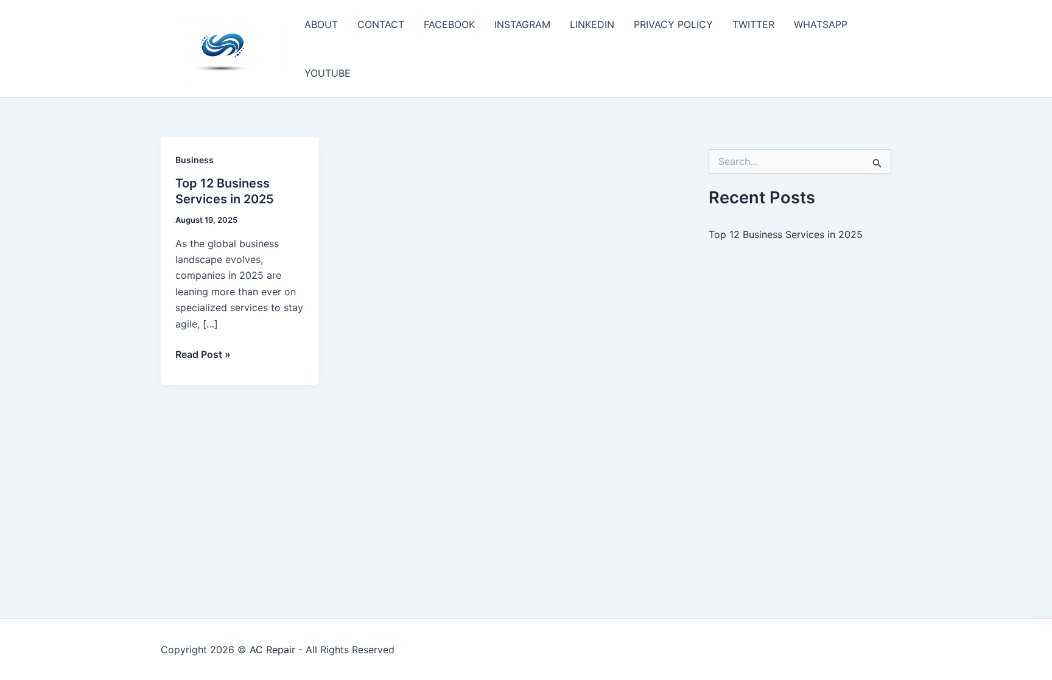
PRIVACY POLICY (673, 24)
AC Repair (272, 649)
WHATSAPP (820, 24)
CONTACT (380, 24)
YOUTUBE (327, 73)
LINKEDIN (592, 24)
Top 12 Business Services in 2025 (786, 234)
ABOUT (321, 24)
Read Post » (203, 355)
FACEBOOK (449, 24)
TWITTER (753, 24)
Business (194, 160)
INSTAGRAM (522, 24)
